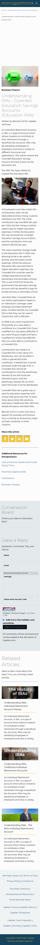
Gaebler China (30, 926)
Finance (4, 10)
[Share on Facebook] (5, 438)
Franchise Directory (19, 889)
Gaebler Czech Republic (19, 920)
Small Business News (20, 899)
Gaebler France (11, 907)
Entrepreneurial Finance (14, 10)
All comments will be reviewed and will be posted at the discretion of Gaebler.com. (20, 637)
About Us (17, 875)
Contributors (8, 478)
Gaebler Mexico (28, 907)
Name (6, 555)
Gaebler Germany (12, 926)
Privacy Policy (14, 881)
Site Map (6, 875)
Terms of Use (30, 875)
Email (6, 566)
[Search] (32, 3)
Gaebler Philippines (20, 913)
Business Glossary (11, 484)
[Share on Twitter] (12, 438)
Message (7, 577)
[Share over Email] (26, 438)
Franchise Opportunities (14, 472)
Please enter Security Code (15, 599)
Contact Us (27, 881)
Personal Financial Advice (30, 10)
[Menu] (36, 3)
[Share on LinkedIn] (19, 438)
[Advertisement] (20, 44)
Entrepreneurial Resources (19, 894)
